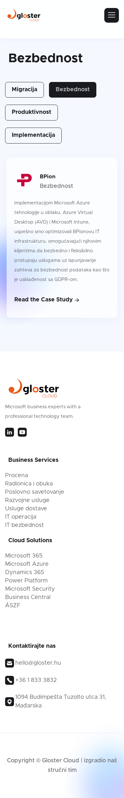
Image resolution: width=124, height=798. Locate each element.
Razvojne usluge (27, 500)
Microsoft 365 (24, 556)
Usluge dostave (26, 509)
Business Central (28, 597)
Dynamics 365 (24, 572)
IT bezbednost (24, 525)
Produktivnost (31, 112)
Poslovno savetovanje (34, 492)
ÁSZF (12, 606)
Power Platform (26, 581)
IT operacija (20, 517)
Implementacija (33, 135)
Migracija (24, 89)
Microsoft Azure (27, 564)
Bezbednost (73, 89)
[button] (111, 15)
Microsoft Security (30, 589)
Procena (16, 475)
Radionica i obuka (29, 484)
